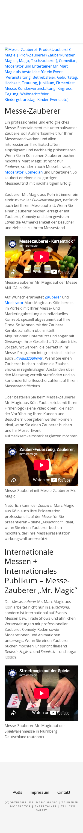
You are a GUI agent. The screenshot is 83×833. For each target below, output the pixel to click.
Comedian (34, 172)
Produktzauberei (28, 358)
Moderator (14, 172)
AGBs (17, 792)
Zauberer (53, 297)
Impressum (39, 792)
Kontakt (63, 792)
